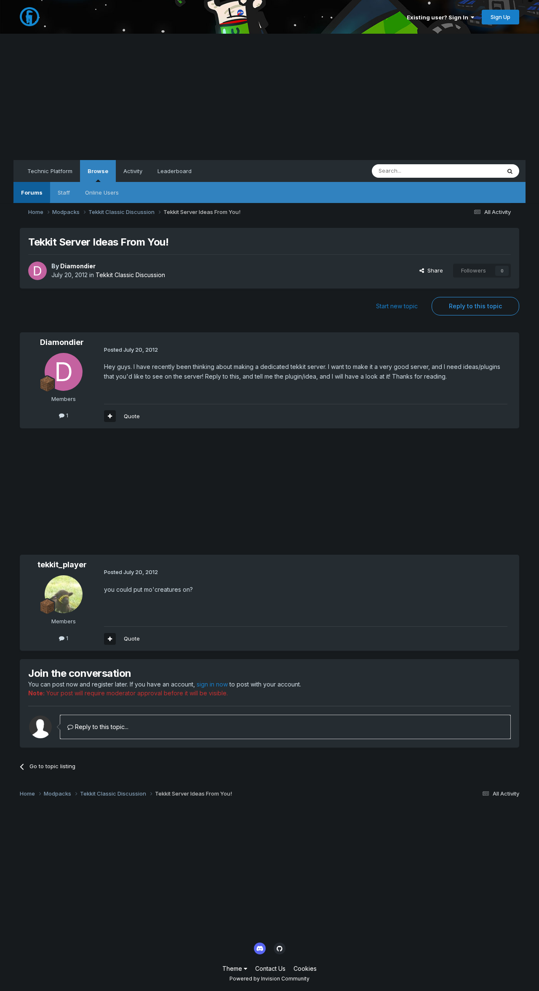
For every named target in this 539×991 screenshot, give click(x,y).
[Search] (510, 171)
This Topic (476, 171)
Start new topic (397, 306)
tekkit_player (62, 564)
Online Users (102, 192)
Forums (32, 192)
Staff (64, 192)
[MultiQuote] (110, 416)
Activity (132, 171)
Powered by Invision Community (269, 978)
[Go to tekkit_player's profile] (64, 594)
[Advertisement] (269, 97)
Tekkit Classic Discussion (130, 274)
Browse (98, 171)
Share (433, 270)
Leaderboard (174, 171)
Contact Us (270, 968)
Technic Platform (49, 171)
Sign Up (500, 16)
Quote (132, 416)
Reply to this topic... (100, 726)
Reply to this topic (475, 306)
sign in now (212, 684)
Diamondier (78, 266)
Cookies (305, 968)
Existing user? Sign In (439, 17)
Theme (233, 968)
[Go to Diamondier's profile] (37, 271)
